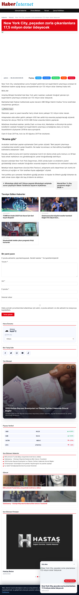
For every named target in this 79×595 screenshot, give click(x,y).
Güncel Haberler (20, 10)
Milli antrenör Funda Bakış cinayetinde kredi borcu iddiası (22, 457)
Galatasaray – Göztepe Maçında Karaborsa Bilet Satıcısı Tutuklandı (25, 459)
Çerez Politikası (58, 10)
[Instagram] (16, 353)
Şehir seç (8, 335)
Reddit (64, 78)
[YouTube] (22, 353)
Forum (46, 10)
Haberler (4, 17)
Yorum (5, 262)
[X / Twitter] (11, 353)
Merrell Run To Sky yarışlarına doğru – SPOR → (64, 185)
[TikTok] (28, 353)
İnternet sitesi (7, 297)
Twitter (38, 78)
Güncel (11, 17)
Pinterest (71, 78)
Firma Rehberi (35, 10)
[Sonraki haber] (72, 367)
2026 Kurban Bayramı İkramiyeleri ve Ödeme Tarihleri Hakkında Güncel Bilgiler (29, 461)
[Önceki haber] (68, 367)
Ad (3, 281)
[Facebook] (5, 353)
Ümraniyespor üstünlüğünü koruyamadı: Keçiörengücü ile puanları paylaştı (28, 463)
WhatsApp (56, 78)
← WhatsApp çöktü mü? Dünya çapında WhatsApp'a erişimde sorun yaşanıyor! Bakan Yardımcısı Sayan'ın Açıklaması (27, 184)
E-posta (5, 289)
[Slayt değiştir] (35, 576)
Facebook (46, 78)
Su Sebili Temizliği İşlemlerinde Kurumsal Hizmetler (20, 466)
